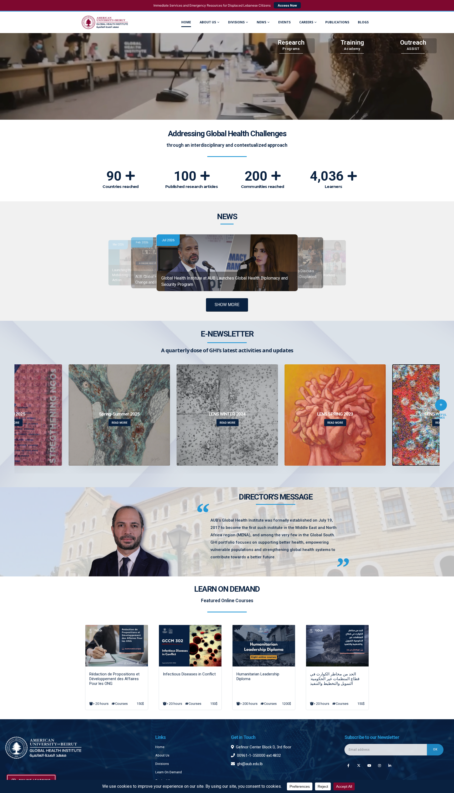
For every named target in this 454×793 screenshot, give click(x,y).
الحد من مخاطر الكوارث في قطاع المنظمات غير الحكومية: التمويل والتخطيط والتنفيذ (334, 679)
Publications (337, 22)
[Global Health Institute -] (104, 22)
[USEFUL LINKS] (441, 405)
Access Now (287, 5)
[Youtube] (369, 765)
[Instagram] (379, 765)
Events (284, 22)
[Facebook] (348, 765)
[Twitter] (359, 765)
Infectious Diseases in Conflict (189, 674)
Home (186, 22)
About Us (208, 22)
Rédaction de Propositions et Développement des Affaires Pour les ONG (114, 679)
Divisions (162, 764)
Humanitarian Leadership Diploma (257, 676)
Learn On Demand (168, 772)
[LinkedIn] (390, 765)
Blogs (363, 22)
